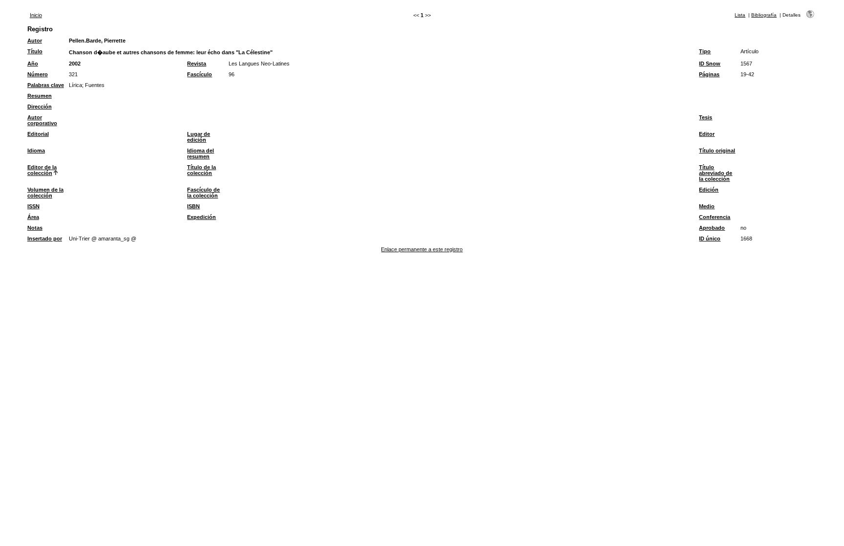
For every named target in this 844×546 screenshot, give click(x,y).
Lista (740, 15)
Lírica (75, 85)
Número (37, 74)
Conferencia (714, 217)
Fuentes (95, 85)
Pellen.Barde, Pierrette (97, 41)
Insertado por (44, 238)
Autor (34, 41)
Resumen (39, 96)
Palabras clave (45, 85)
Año (32, 63)
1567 (746, 63)
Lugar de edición (198, 137)
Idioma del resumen (200, 153)
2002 (75, 63)
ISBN (193, 206)
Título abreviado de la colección (715, 173)
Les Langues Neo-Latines (259, 63)
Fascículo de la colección (203, 192)
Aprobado (712, 228)
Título (34, 51)
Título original (717, 150)
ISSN (33, 206)
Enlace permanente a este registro (422, 249)
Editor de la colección (42, 170)
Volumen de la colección (45, 192)
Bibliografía (764, 15)
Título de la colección (201, 170)
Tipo (705, 51)
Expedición (201, 217)
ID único (709, 238)
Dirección (39, 106)
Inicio (36, 15)
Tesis (705, 117)
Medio (707, 206)
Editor (707, 134)
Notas (34, 228)
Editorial (38, 134)
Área (33, 217)
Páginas (709, 74)
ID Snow (709, 63)
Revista (196, 63)
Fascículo (199, 74)
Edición (708, 190)
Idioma (36, 150)
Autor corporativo (42, 120)
